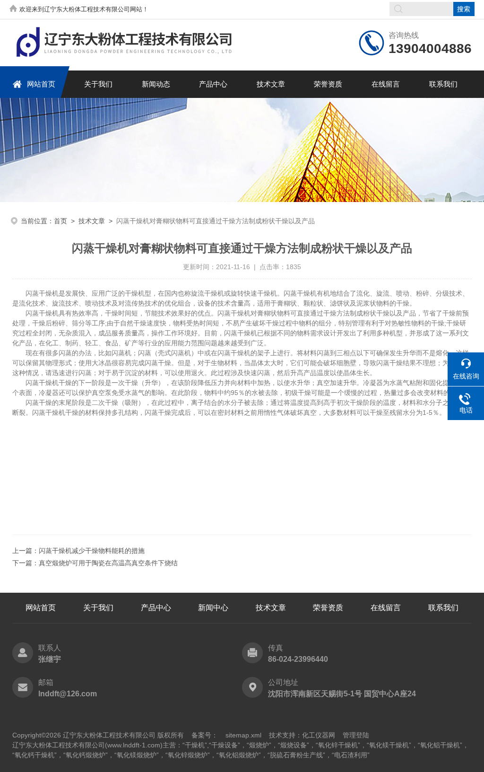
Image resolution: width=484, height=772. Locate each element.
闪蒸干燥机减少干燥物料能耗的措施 (92, 550)
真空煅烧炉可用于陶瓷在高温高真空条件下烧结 (108, 563)
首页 (60, 221)
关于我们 (98, 84)
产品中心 (213, 84)
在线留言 (386, 84)
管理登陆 (356, 735)
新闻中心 (213, 608)
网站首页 (41, 84)
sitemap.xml (243, 735)
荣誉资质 (328, 84)
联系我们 (443, 84)
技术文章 (271, 84)
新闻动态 (156, 84)
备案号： (204, 735)
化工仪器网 (318, 735)
